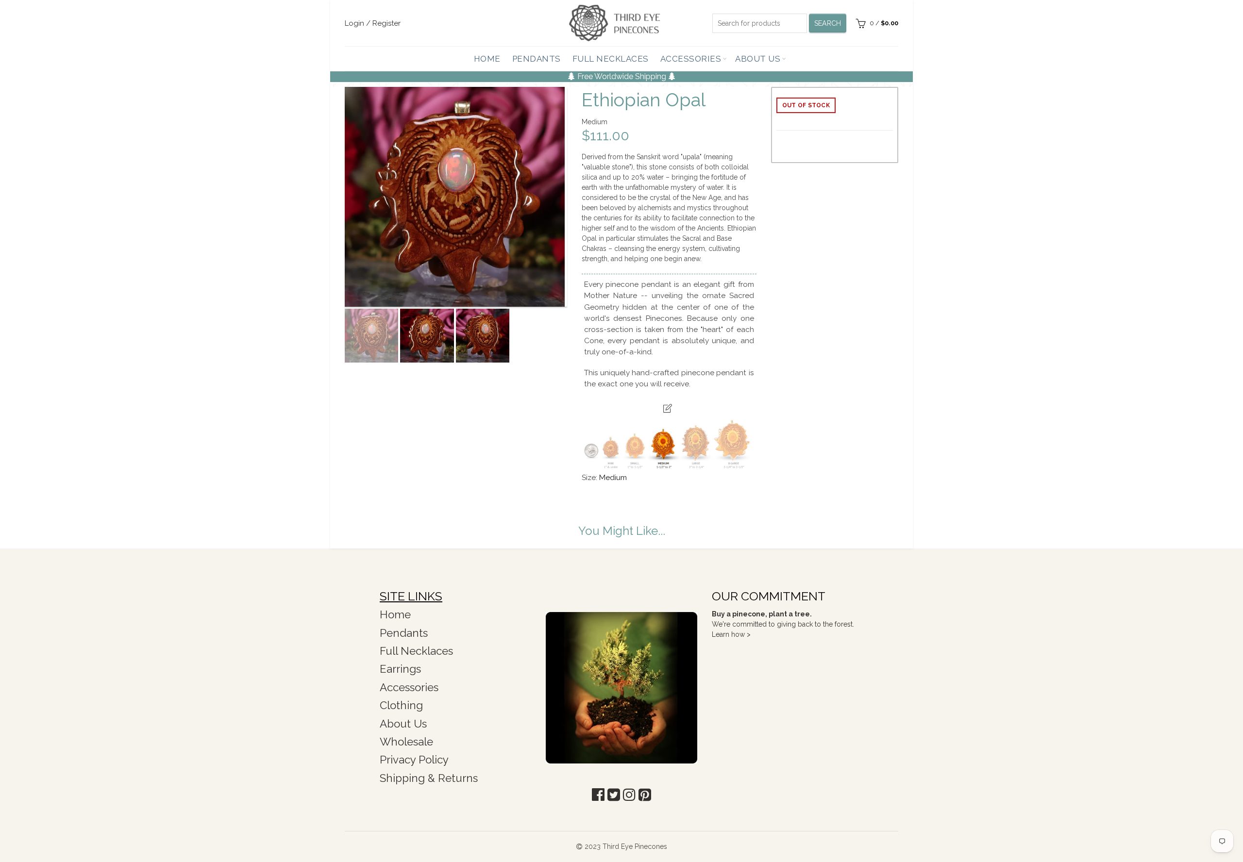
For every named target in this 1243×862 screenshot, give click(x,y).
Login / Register (373, 23)
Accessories (691, 59)
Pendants (536, 59)
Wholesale (406, 741)
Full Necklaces (610, 59)
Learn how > (731, 634)
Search (827, 23)
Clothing (401, 705)
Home (487, 59)
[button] (598, 794)
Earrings (400, 669)
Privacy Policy (414, 759)
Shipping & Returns (429, 778)
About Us (757, 59)
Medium (613, 477)
